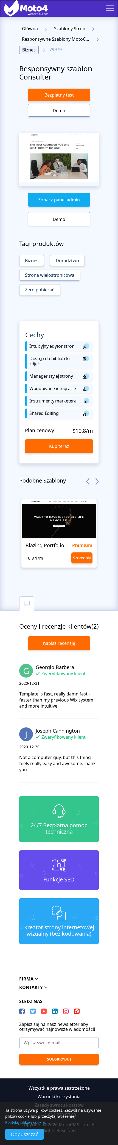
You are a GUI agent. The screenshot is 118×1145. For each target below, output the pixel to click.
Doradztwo (67, 261)
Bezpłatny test (59, 95)
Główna (30, 29)
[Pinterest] (77, 1011)
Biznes (29, 50)
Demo (59, 111)
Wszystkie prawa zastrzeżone (59, 1088)
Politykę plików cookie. (25, 1122)
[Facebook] (22, 1011)
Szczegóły (82, 557)
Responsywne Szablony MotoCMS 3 (57, 39)
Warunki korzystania (59, 1097)
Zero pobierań (40, 290)
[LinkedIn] (55, 1011)
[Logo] (22, 8)
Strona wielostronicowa (49, 275)
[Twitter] (33, 1011)
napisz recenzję (59, 643)
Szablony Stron (69, 29)
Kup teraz (59, 446)
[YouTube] (44, 1011)
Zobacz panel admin (59, 200)
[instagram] (66, 1011)
